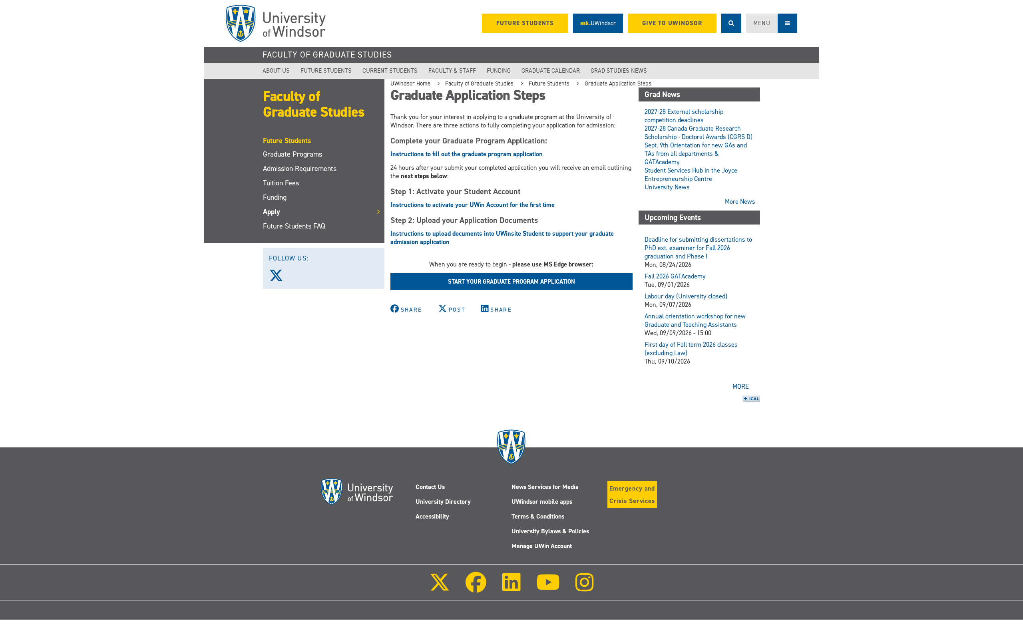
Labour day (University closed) (686, 296)
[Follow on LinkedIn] (511, 588)
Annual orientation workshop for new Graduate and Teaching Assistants (695, 320)
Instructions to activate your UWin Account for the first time (472, 205)
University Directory (443, 501)
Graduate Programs (292, 154)
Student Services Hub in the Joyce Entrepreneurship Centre (691, 174)
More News (740, 201)
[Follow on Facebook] (476, 588)
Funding (499, 71)
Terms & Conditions (538, 516)
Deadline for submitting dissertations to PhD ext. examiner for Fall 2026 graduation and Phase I (698, 247)
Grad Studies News (619, 71)
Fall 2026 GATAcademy (675, 276)
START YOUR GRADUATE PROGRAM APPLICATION (511, 282)
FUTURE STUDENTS (525, 23)
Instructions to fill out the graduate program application (466, 154)
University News (667, 187)
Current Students (390, 71)
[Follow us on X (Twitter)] (280, 278)
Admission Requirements (299, 168)
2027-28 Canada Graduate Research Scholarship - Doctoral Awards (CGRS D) (698, 132)
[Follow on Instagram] (584, 588)
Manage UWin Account (542, 546)
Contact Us (430, 487)
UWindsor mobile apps (542, 501)
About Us (276, 71)
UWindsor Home (410, 83)
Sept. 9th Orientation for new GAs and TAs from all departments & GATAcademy (696, 153)
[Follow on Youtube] (548, 588)
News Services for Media (545, 487)
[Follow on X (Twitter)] (439, 588)
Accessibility (432, 516)
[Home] (276, 23)
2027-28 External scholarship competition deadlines (684, 115)
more (740, 386)
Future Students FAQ (294, 226)
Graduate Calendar (550, 71)
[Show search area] (731, 23)
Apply (271, 212)
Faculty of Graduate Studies (327, 54)
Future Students (326, 71)
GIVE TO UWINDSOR (672, 23)
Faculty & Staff (452, 71)
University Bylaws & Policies (550, 531)
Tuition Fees (281, 183)
